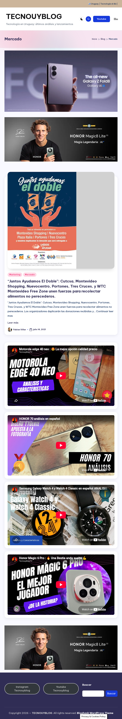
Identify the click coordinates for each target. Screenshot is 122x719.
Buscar (87, 684)
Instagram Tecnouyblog (22, 688)
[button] (101, 19)
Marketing (14, 274)
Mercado (30, 274)
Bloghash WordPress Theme (95, 713)
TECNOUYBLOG (34, 16)
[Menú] (116, 19)
